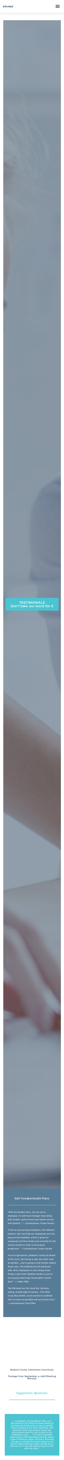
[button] (57, 6)
